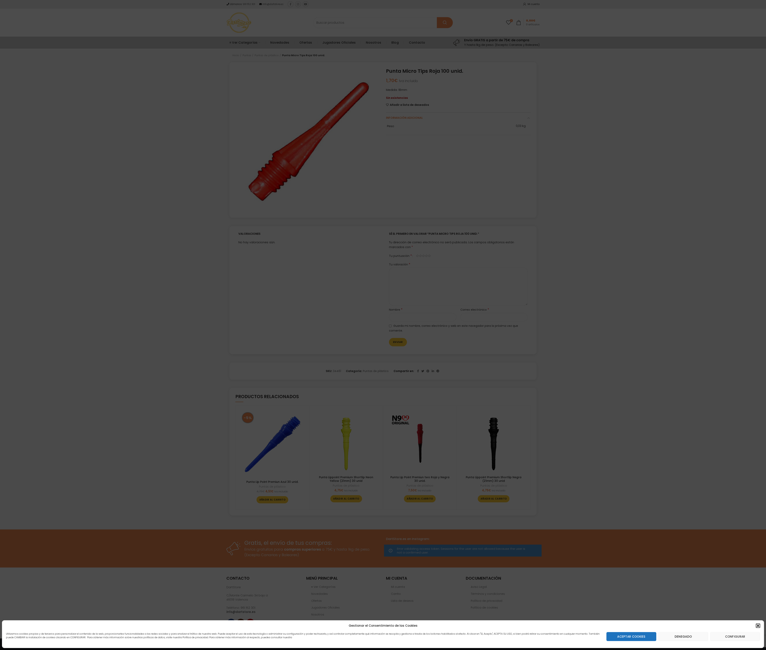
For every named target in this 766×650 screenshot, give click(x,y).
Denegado (683, 636)
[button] (758, 626)
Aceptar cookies (631, 636)
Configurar (735, 636)
